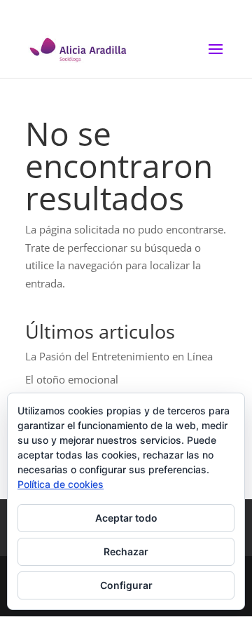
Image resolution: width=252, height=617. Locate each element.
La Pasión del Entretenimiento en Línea (119, 356)
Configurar (126, 585)
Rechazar (126, 551)
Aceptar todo (126, 518)
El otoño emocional (71, 379)
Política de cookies (61, 484)
